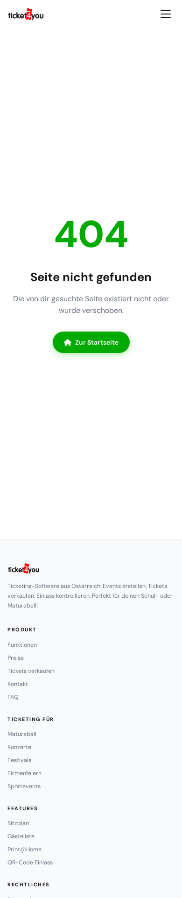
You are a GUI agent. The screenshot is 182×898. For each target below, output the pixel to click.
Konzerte (19, 747)
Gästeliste (21, 836)
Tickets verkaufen (31, 671)
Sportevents (24, 786)
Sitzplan (18, 823)
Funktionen (22, 645)
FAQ (13, 697)
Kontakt (17, 684)
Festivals (19, 760)
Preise (15, 658)
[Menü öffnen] (166, 14)
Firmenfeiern (24, 773)
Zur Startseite (97, 342)
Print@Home (24, 849)
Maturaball (21, 734)
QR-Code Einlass (30, 862)
